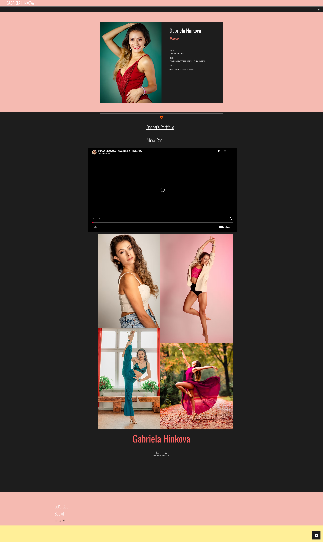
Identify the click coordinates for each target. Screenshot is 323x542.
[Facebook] (318, 4)
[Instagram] (318, 9)
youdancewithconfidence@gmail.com (187, 61)
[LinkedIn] (59, 520)
